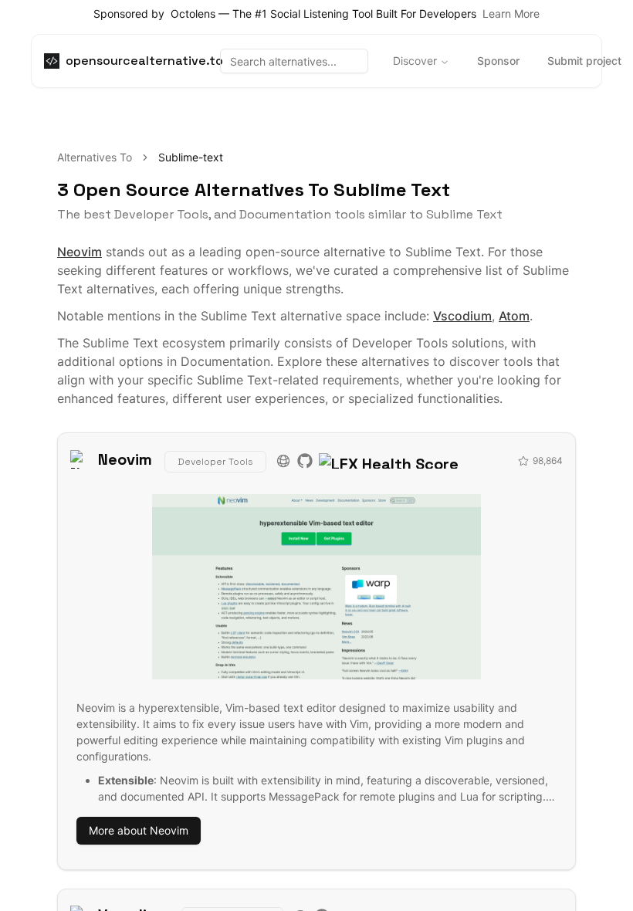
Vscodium (462, 315)
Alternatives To (94, 157)
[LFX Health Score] (389, 459)
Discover (415, 60)
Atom (514, 315)
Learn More (511, 13)
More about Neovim (138, 830)
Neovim (79, 251)
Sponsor (498, 60)
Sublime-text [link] (190, 157)
